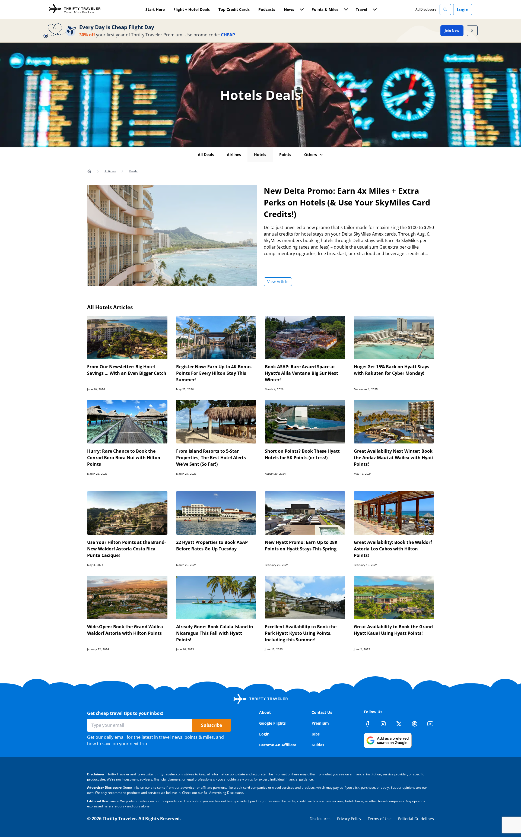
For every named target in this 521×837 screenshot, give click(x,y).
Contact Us (322, 712)
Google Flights (272, 723)
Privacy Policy (349, 818)
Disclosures (320, 818)
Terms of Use (380, 818)
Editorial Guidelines (416, 818)
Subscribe (211, 725)
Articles (110, 171)
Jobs (316, 734)
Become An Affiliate (277, 744)
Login (463, 9)
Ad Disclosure (425, 9)
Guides (318, 744)
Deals (133, 171)
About (265, 712)
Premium (320, 723)
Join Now (452, 30)
